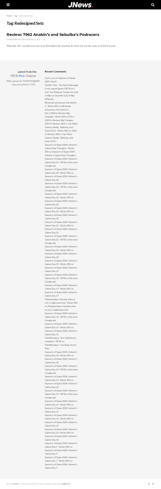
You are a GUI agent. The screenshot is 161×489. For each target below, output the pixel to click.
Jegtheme (66, 484)
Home (9, 16)
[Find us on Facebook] (149, 484)
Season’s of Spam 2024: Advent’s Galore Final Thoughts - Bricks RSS (61, 148)
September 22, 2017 (32, 39)
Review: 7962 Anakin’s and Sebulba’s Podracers (53, 34)
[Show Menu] (8, 4)
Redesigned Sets (26, 16)
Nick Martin (15, 39)
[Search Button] (152, 4)
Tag (15, 16)
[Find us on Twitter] (153, 484)
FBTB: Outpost (23, 75)
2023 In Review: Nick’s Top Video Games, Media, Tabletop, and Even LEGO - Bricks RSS (61, 127)
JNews (16, 484)
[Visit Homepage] (80, 5)
